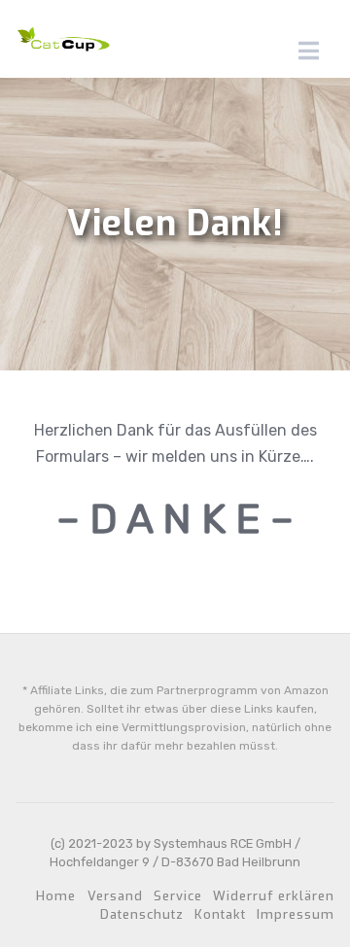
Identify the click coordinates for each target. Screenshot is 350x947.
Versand (115, 896)
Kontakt (220, 914)
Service (178, 896)
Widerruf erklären (273, 896)
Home (56, 896)
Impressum (295, 914)
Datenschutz (142, 914)
